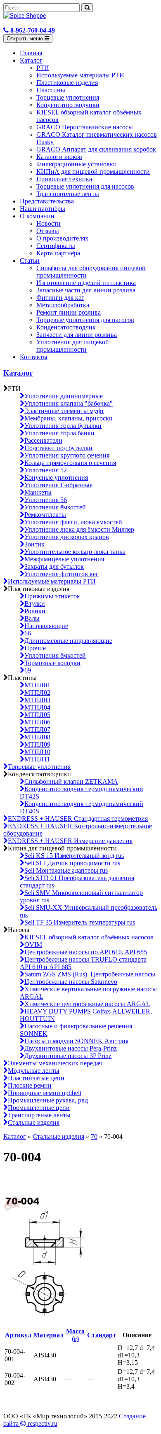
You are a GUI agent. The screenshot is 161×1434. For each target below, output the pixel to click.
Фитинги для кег (60, 297)
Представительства (47, 201)
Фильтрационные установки (76, 164)
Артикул (18, 1334)
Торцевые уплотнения (67, 97)
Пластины (50, 89)
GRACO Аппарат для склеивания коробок (96, 149)
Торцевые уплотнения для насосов (85, 186)
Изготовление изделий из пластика (86, 282)
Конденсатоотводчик (66, 327)
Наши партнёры (42, 208)
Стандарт (101, 1334)
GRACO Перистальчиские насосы (84, 127)
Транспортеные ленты (67, 193)
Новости (48, 223)
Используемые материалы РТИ (80, 75)
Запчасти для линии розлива (76, 334)
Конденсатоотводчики (67, 104)
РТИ (42, 67)
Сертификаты (55, 245)
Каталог (31, 60)
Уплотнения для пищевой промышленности (72, 346)
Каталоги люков (59, 156)
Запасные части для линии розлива (85, 290)
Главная (31, 52)
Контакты (33, 356)
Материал (48, 1334)
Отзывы (47, 230)
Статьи (30, 260)
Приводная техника (64, 178)
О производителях (62, 238)
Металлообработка (62, 304)
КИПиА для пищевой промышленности (93, 171)
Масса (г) (75, 1335)
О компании (37, 216)
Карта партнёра (58, 253)
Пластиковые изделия (67, 82)
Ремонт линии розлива (68, 312)
